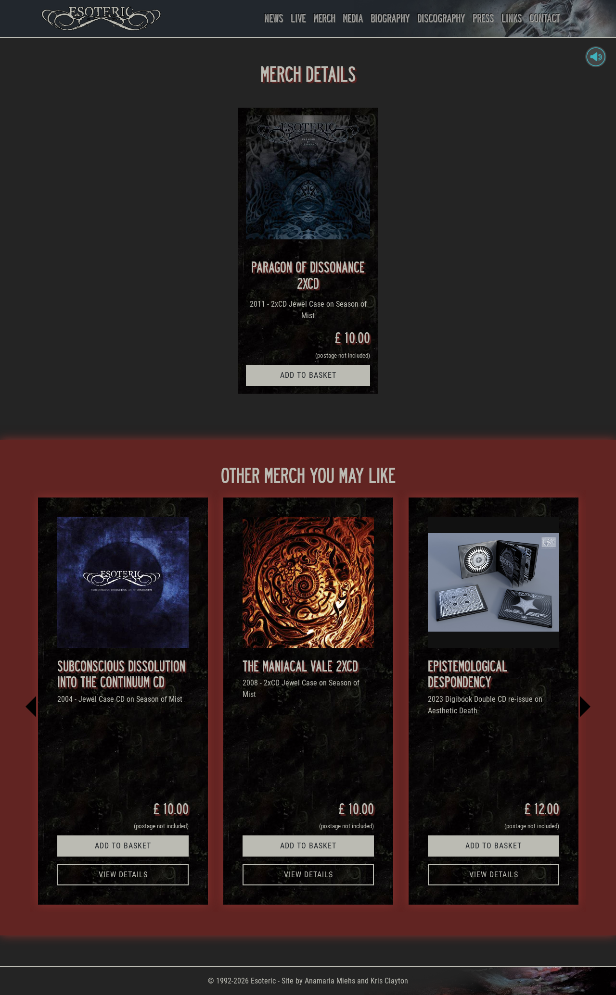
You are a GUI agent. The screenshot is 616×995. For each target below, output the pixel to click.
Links (511, 18)
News (273, 18)
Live (298, 18)
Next (585, 701)
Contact (544, 18)
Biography (390, 18)
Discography (441, 18)
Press (483, 18)
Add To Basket (308, 375)
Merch (324, 18)
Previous (31, 701)
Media (353, 18)
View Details (123, 874)
